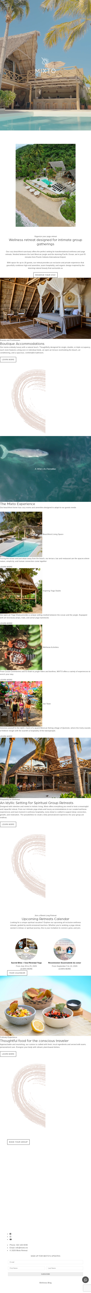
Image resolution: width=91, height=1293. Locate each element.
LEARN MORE (8, 360)
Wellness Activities (51, 647)
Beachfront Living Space (53, 534)
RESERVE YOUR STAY (45, 275)
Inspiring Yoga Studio (52, 591)
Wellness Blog (45, 1283)
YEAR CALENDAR (17, 973)
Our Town (47, 704)
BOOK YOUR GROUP (18, 1142)
